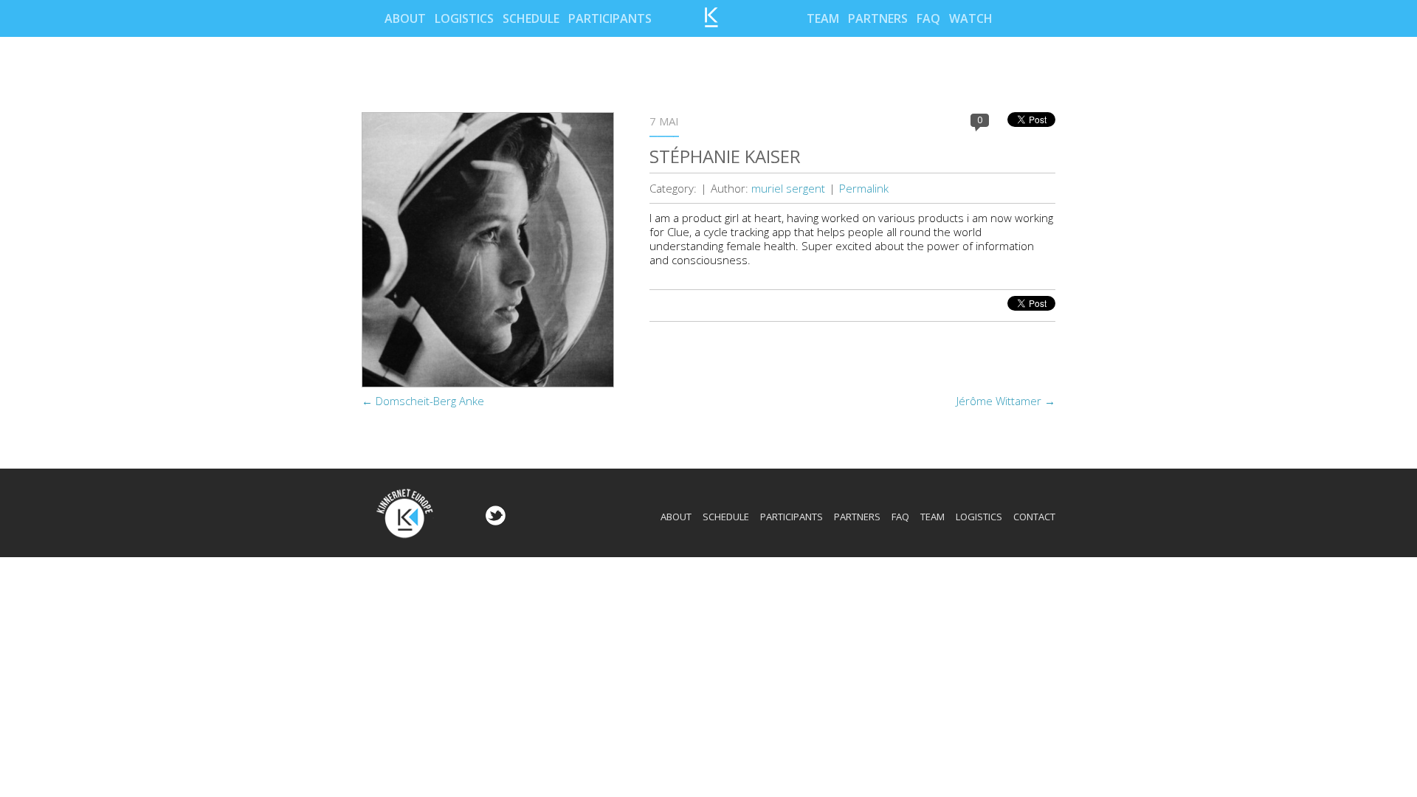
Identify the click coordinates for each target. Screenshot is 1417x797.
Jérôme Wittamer (1005, 400)
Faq (928, 18)
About (405, 18)
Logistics (464, 18)
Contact (1034, 516)
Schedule (531, 18)
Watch (971, 18)
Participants (610, 18)
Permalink (864, 188)
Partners (878, 18)
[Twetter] (494, 521)
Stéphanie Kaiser (725, 156)
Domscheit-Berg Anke (423, 400)
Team (823, 18)
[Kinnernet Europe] (711, 23)
